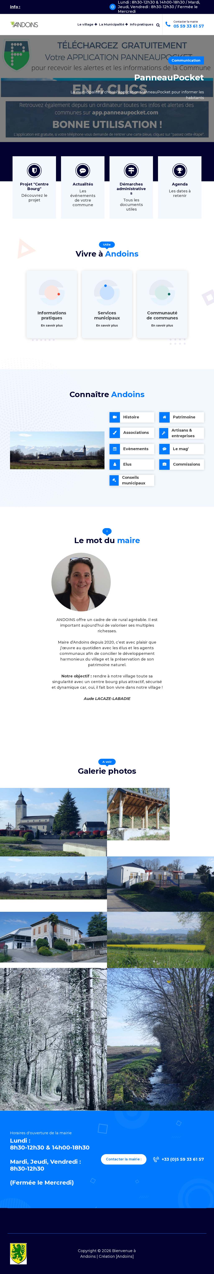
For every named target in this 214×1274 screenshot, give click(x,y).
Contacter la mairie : (123, 1159)
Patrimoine (184, 417)
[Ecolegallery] (160, 884)
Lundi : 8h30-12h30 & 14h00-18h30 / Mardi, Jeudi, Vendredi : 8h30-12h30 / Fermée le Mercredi (159, 7)
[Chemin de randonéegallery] (160, 1039)
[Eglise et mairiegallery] (53, 822)
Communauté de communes (162, 315)
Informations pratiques (51, 315)
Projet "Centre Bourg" (34, 186)
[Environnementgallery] (160, 940)
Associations (136, 432)
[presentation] (6, 108)
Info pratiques (141, 24)
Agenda (180, 184)
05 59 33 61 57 (188, 26)
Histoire (131, 417)
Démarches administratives (131, 189)
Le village (86, 24)
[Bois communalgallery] (53, 1039)
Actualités (83, 184)
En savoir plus (52, 325)
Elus (127, 464)
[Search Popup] (158, 24)
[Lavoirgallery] (138, 814)
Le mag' (181, 449)
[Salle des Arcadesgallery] (53, 937)
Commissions (186, 464)
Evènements (135, 449)
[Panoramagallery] (53, 877)
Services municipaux (107, 315)
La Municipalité (111, 24)
